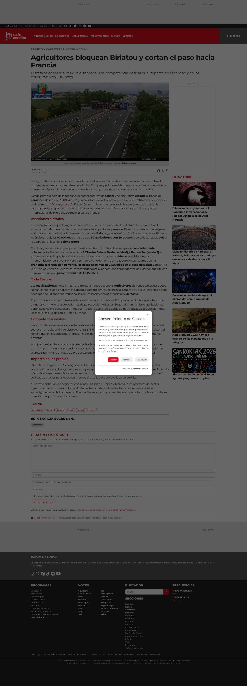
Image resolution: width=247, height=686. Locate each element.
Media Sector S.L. (141, 369)
